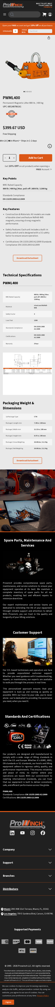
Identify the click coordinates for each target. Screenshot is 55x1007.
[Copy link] (48, 38)
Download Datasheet (27, 258)
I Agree (8, 1002)
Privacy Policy (43, 995)
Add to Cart (35, 158)
